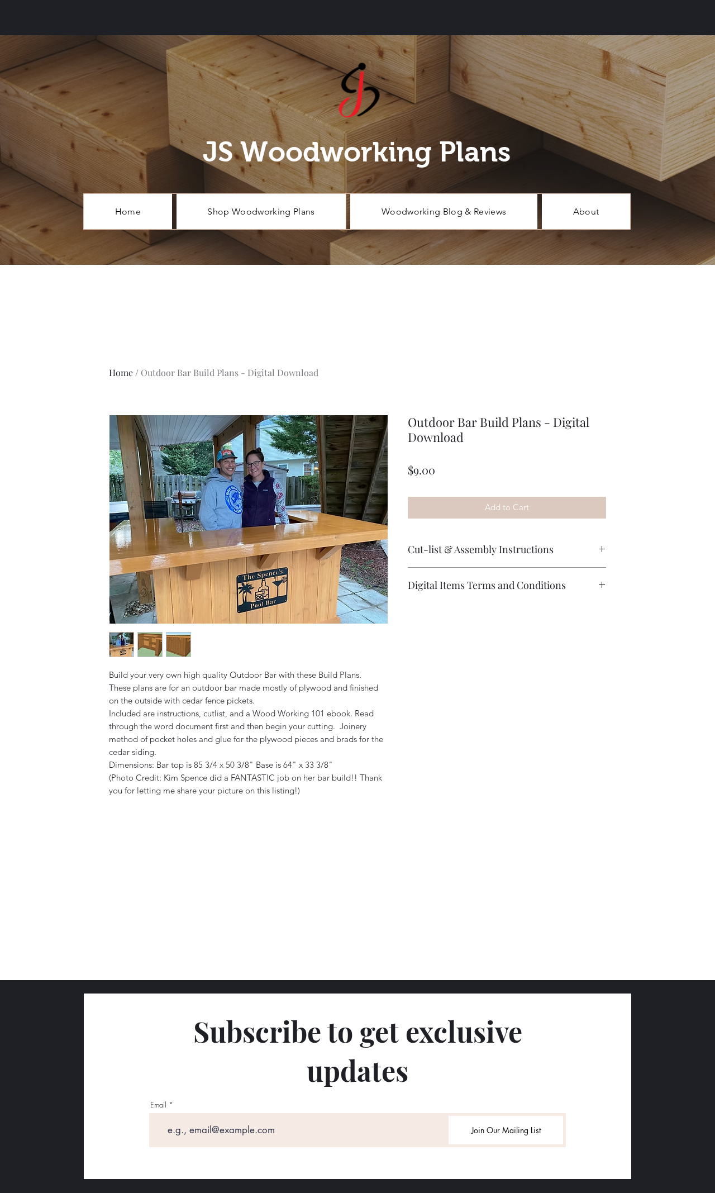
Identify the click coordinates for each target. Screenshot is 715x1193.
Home (121, 372)
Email (158, 1105)
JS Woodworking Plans (357, 151)
